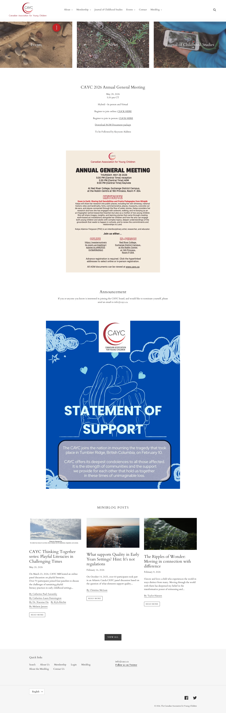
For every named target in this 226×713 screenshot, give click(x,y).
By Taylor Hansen (153, 595)
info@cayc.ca (120, 302)
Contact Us (58, 668)
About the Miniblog (39, 668)
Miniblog (85, 664)
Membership (60, 664)
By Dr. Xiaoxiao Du (39, 602)
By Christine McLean (97, 590)
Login (74, 664)
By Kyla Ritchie (58, 602)
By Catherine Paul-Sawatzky (43, 594)
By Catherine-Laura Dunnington (45, 598)
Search (32, 664)
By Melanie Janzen (38, 606)
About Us (45, 664)
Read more (37, 615)
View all (113, 637)
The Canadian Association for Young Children (179, 706)
